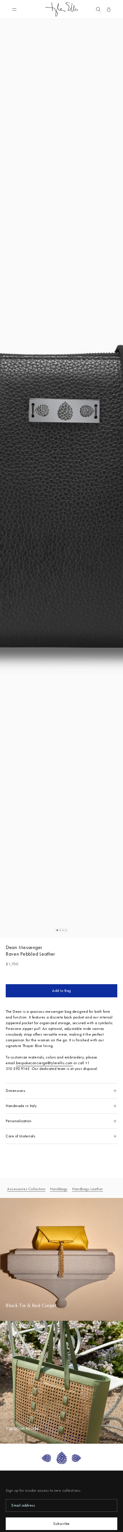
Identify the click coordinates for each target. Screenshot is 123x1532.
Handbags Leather (87, 1189)
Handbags (58, 1189)
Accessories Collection (26, 1189)
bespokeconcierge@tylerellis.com (44, 1062)
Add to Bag (61, 990)
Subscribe (61, 1523)
